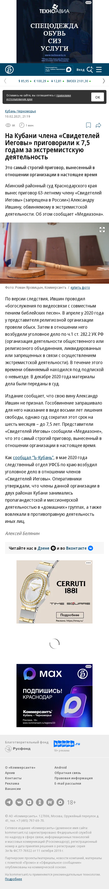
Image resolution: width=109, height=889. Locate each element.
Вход (81, 69)
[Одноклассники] (40, 802)
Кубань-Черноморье (20, 111)
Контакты (13, 778)
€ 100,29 (40, 81)
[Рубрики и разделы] (99, 69)
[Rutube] (50, 802)
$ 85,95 (24, 81)
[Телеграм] (9, 802)
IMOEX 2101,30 (77, 81)
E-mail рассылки (68, 783)
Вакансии (13, 788)
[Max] (60, 802)
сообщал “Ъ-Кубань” (33, 457)
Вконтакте (76, 548)
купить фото (80, 287)
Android (61, 767)
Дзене (43, 548)
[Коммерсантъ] (9, 69)
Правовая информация (74, 778)
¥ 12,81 (56, 81)
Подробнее (13, 879)
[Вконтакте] (19, 802)
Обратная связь (68, 772)
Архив (10, 772)
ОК (97, 97)
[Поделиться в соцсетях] (98, 125)
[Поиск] (90, 69)
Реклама (12, 783)
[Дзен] (29, 802)
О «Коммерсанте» (20, 767)
